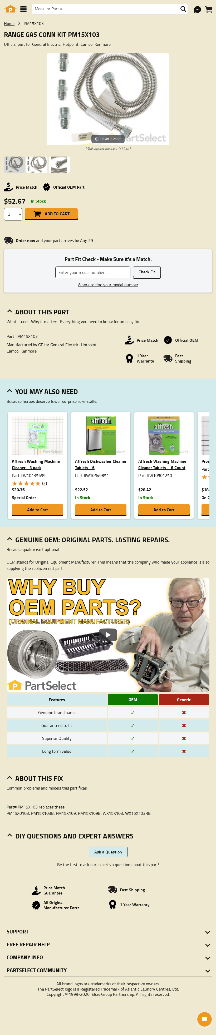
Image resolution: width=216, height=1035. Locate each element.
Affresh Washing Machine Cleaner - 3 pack (36, 464)
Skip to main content (108, 32)
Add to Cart (57, 213)
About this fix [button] (39, 778)
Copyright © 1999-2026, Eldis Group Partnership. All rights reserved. (108, 994)
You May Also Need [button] (46, 391)
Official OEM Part (69, 187)
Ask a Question (108, 852)
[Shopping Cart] (208, 9)
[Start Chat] (204, 1019)
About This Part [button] (42, 312)
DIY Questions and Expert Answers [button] (74, 836)
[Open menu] (23, 9)
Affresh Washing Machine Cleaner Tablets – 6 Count (162, 464)
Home (9, 23)
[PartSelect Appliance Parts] (10, 9)
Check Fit (147, 272)
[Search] (183, 9)
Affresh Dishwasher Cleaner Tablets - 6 (100, 464)
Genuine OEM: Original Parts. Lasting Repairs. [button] (92, 540)
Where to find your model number (108, 285)
